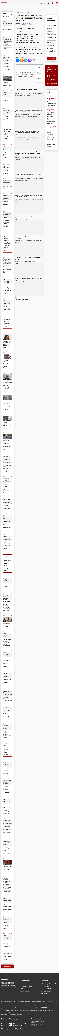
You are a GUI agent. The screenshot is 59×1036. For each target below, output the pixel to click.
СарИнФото (28, 991)
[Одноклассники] (25, 24)
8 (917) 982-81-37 (53, 76)
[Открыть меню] (57, 3)
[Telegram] (27, 24)
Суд (37, 984)
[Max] (47, 76)
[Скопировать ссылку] (32, 24)
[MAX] (30, 24)
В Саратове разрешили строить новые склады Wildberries (51, 26)
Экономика (29, 986)
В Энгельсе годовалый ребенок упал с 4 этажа (51, 44)
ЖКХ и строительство (26, 988)
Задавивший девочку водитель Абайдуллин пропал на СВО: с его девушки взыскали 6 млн (51, 35)
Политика (23, 986)
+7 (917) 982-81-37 (46, 986)
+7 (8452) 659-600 (46, 988)
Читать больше (51, 58)
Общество (28, 12)
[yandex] (7, 1028)
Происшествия (31, 984)
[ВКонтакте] (23, 24)
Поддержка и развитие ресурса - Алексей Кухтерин (38, 1025)
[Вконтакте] (10, 1024)
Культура (35, 988)
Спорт (22, 991)
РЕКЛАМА (44, 993)
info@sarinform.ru (52, 83)
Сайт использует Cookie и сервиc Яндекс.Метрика (12, 1014)
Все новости (6, 15)
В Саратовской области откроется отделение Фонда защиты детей (51, 51)
